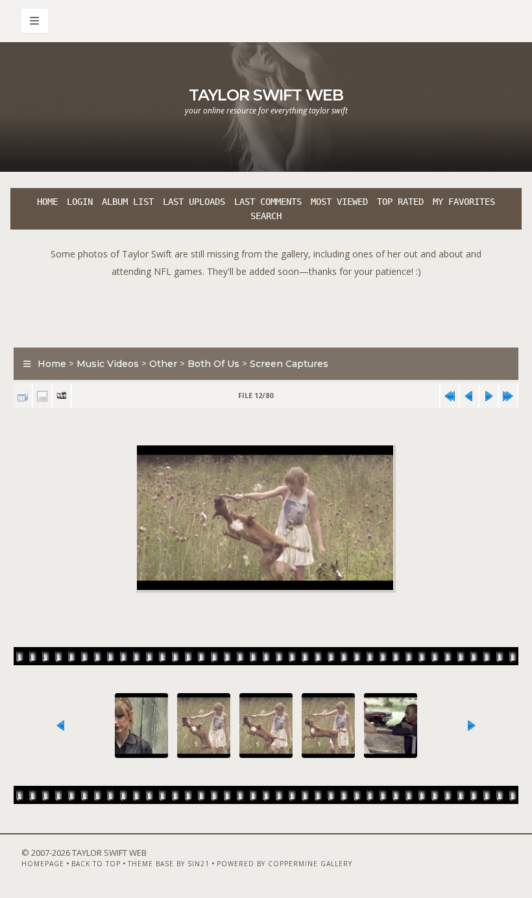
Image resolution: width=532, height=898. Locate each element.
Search (266, 216)
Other (163, 364)
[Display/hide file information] (42, 395)
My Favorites (464, 201)
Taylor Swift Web (266, 95)
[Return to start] (450, 395)
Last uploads (194, 201)
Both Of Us (213, 364)
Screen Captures (289, 364)
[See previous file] (469, 395)
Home (47, 201)
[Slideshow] (62, 395)
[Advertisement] (266, 309)
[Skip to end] (508, 395)
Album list (128, 201)
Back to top (96, 863)
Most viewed (339, 201)
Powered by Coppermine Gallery (284, 863)
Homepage (42, 863)
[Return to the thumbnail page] (23, 395)
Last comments (268, 201)
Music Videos (108, 364)
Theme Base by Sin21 (169, 863)
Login (80, 201)
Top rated (400, 201)
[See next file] (488, 395)
